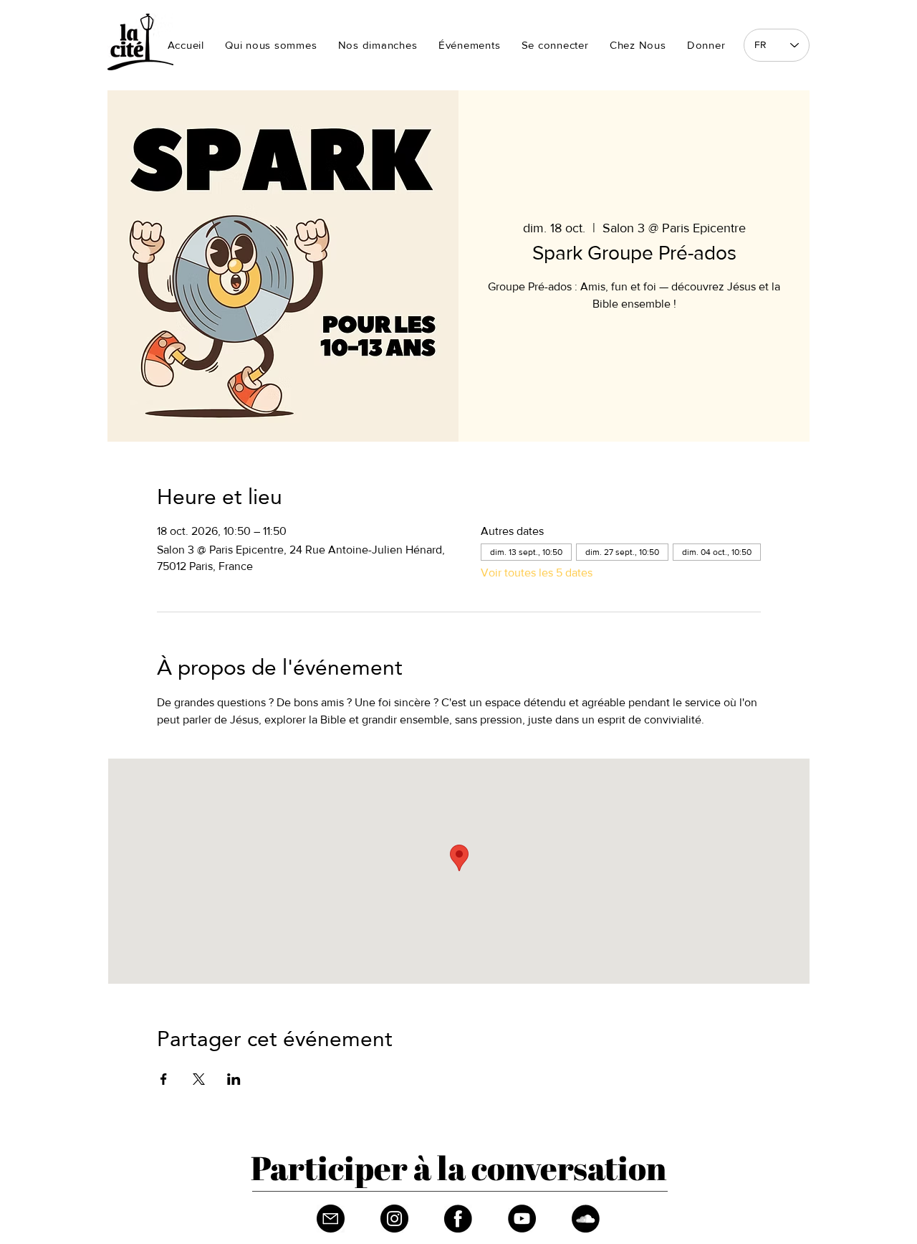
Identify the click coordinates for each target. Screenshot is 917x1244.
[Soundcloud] (586, 1219)
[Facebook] (458, 1219)
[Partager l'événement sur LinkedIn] (234, 1079)
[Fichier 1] (331, 1219)
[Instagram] (394, 1219)
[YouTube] (522, 1219)
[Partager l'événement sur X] (199, 1079)
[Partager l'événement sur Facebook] (164, 1079)
